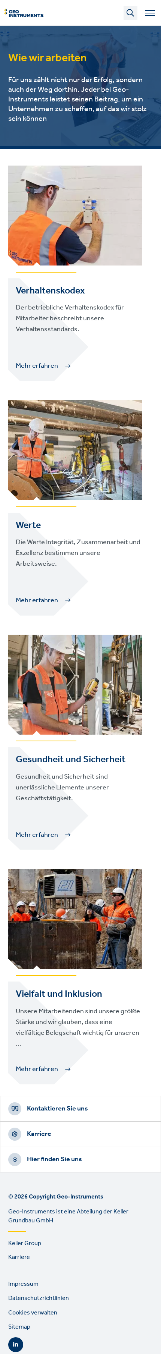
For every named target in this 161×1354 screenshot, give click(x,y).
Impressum (23, 1284)
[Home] (23, 13)
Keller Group (24, 1243)
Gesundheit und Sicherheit (70, 760)
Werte (28, 525)
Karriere (39, 1134)
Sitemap (19, 1327)
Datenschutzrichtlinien (38, 1298)
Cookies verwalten (32, 1313)
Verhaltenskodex (50, 291)
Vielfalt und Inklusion (59, 994)
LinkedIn (15, 1344)
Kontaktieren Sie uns (57, 1108)
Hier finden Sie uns (54, 1159)
